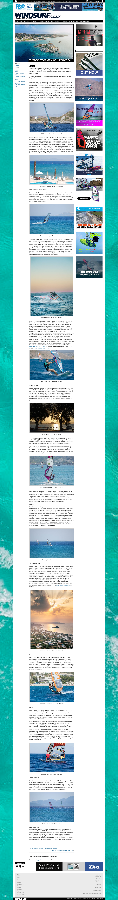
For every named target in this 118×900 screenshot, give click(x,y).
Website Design (95, 898)
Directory (19, 887)
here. (75, 1)
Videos (47, 21)
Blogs (18, 891)
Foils (77, 21)
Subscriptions (97, 890)
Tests (21, 21)
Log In (91, 1)
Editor (17, 65)
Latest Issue (71, 21)
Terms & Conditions (22, 894)
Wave (101, 898)
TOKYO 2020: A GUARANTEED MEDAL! (62, 850)
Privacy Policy (20, 892)
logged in (39, 860)
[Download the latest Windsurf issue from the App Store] (17, 866)
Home (16, 21)
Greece (18, 77)
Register (97, 1)
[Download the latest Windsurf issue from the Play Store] (20, 866)
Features (26, 21)
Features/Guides (20, 73)
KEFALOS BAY (21, 82)
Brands (65, 21)
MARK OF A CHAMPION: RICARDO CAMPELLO (43, 849)
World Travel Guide (20, 76)
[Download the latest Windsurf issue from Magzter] (23, 866)
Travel (52, 21)
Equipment (34, 21)
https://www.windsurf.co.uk (73, 898)
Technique (41, 21)
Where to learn (84, 21)
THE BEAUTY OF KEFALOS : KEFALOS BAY (50, 60)
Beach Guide (58, 21)
